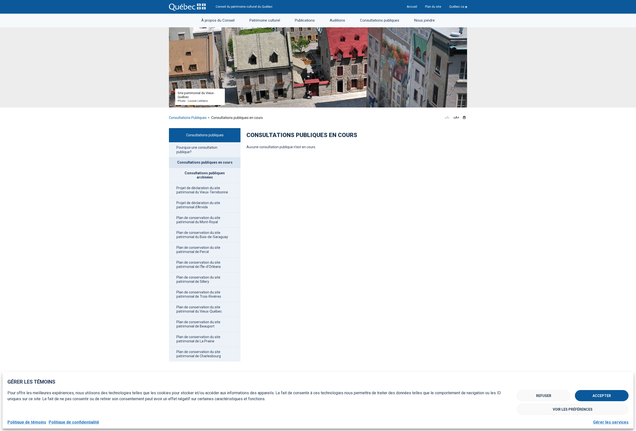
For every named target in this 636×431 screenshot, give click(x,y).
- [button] (447, 117)
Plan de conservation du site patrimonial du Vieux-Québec (199, 309)
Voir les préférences (573, 409)
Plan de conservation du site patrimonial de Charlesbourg (198, 354)
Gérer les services (611, 422)
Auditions (337, 20)
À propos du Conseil (218, 20)
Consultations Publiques (188, 118)
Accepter (602, 396)
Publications (305, 20)
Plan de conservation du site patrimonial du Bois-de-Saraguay (202, 235)
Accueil (412, 6)
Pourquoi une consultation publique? (196, 149)
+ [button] (456, 117)
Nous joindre (424, 20)
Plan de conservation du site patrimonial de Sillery (198, 279)
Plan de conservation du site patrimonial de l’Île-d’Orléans (198, 264)
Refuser (543, 396)
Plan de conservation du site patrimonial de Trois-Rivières (198, 294)
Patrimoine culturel (264, 20)
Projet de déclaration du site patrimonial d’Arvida (198, 205)
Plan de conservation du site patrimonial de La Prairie (198, 339)
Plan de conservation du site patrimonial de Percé (198, 250)
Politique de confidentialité (74, 422)
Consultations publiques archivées (205, 175)
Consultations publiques (379, 20)
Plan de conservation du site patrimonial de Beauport (198, 324)
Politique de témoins (26, 422)
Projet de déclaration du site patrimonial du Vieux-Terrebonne (202, 190)
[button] (464, 117)
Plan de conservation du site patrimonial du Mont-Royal (198, 220)
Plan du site (433, 6)
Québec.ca (456, 6)
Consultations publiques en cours (205, 162)
